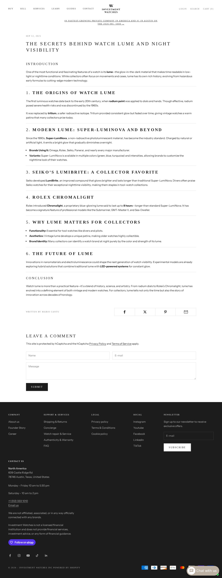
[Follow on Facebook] (10, 555)
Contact (88, 9)
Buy (10, 9)
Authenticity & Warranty (58, 440)
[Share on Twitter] (145, 312)
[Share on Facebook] (124, 312)
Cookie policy (99, 433)
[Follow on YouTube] (28, 555)
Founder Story (16, 427)
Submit (37, 387)
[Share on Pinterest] (165, 312)
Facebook (139, 433)
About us (13, 421)
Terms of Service (121, 343)
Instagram (139, 421)
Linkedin (138, 440)
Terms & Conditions (103, 427)
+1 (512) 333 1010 (18, 501)
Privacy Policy (97, 343)
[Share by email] (186, 312)
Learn (56, 9)
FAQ (46, 445)
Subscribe (177, 447)
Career (12, 433)
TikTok (137, 445)
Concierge (50, 427)
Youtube (138, 427)
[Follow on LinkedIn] (46, 555)
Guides (71, 9)
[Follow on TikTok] (37, 555)
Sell (23, 9)
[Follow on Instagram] (19, 555)
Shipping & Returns (55, 421)
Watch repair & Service (57, 433)
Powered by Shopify (66, 568)
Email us (13, 505)
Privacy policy (99, 421)
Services (39, 9)
